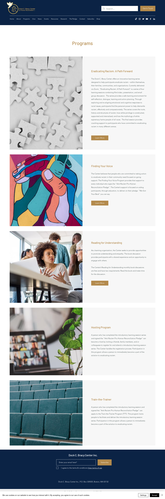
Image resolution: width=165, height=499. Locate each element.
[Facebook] (150, 19)
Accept (154, 495)
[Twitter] (143, 19)
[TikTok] (136, 19)
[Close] (162, 495)
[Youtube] (147, 19)
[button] (34, 19)
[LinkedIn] (154, 19)
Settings (143, 495)
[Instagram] (139, 19)
